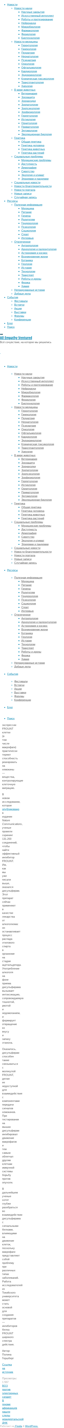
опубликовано (10, 809)
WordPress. (31, 1426)
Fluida (18, 1426)
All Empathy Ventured (16, 337)
